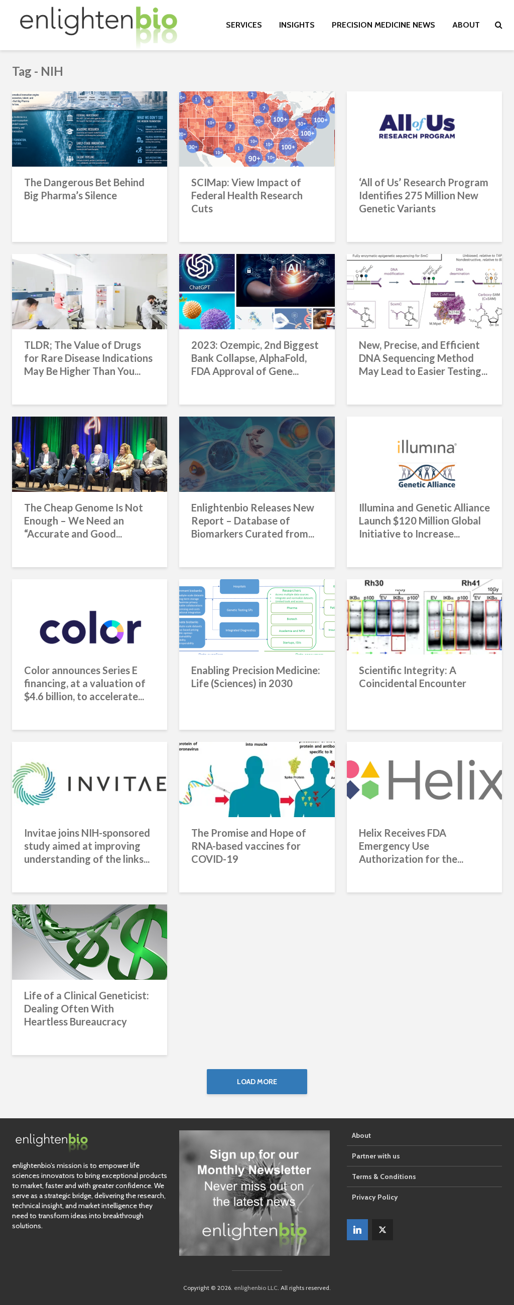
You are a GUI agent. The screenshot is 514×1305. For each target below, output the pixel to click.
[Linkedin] (357, 1229)
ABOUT (466, 25)
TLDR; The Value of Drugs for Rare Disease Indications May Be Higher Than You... (88, 358)
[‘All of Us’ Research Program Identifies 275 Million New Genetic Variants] (424, 128)
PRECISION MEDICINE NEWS (383, 25)
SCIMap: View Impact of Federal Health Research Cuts (247, 195)
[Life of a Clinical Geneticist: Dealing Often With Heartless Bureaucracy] (89, 941)
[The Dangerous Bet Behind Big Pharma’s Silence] (89, 128)
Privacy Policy (375, 1197)
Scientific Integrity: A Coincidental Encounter (412, 676)
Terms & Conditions (384, 1176)
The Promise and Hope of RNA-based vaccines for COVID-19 (248, 846)
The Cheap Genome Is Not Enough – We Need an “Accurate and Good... (83, 520)
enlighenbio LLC (256, 1287)
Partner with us (376, 1155)
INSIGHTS (297, 25)
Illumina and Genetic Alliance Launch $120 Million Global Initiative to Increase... (424, 520)
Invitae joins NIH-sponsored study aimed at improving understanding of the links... (87, 846)
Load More (257, 1081)
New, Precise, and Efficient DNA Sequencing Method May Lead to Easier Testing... (423, 358)
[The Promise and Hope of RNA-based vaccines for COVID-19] (256, 779)
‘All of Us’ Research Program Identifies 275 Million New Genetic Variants (423, 195)
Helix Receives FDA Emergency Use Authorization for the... (411, 846)
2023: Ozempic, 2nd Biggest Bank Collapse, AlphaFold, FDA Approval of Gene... (255, 358)
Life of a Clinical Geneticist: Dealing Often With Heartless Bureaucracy (86, 1008)
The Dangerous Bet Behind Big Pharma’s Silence (84, 188)
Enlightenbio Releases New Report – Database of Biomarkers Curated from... (252, 520)
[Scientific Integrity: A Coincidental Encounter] (424, 616)
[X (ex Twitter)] (382, 1229)
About (361, 1135)
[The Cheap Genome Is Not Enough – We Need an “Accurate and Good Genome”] (89, 453)
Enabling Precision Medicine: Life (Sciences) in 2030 (255, 676)
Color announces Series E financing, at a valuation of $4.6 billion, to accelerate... (85, 683)
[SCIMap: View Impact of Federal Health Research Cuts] (256, 128)
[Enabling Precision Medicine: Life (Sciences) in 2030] (256, 616)
